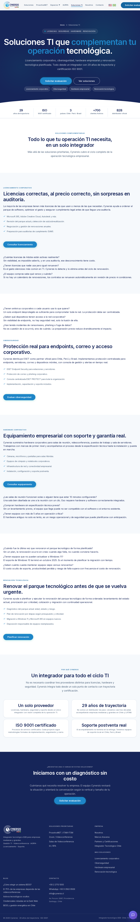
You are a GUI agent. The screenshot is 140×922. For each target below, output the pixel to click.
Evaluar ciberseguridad (19, 397)
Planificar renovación (18, 637)
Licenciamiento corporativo (107, 858)
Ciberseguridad (102, 863)
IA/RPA (65, 5)
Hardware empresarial (105, 867)
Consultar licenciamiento (20, 244)
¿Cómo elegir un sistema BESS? (17, 884)
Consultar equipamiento (19, 484)
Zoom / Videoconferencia (60, 837)
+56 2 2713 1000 (56, 884)
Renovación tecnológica (106, 872)
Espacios (55, 5)
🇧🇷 (114, 5)
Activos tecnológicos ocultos (16, 896)
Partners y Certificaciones (106, 841)
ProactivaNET (42, 5)
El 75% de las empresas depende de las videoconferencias (21, 890)
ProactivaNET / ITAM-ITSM (61, 832)
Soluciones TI (77, 5)
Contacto (100, 5)
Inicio (62, 25)
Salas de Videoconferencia (61, 841)
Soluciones (28, 5)
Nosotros (89, 5)
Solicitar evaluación (56, 81)
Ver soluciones (87, 81)
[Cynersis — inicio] (11, 5)
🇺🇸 (110, 5)
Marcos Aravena (102, 837)
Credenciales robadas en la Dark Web (20, 901)
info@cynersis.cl (56, 893)
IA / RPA (52, 846)
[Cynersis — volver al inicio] (24, 829)
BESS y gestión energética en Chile (19, 905)
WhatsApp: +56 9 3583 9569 (62, 889)
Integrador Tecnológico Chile (108, 846)
